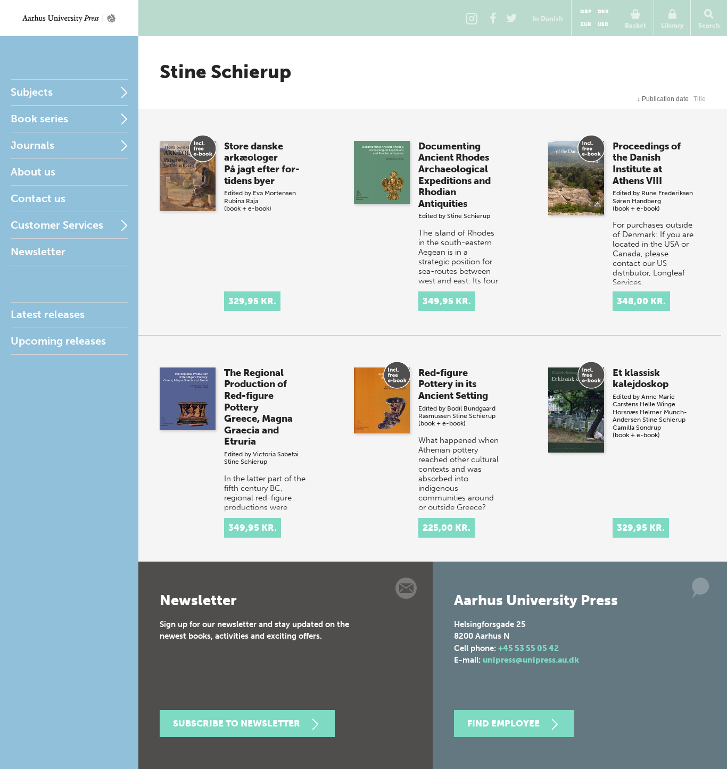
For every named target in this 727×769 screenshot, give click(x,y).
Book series (39, 118)
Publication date (663, 99)
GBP (585, 12)
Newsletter (38, 251)
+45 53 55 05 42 (528, 648)
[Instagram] (471, 18)
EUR (586, 24)
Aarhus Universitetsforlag (69, 18)
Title (699, 99)
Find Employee (503, 723)
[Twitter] (511, 18)
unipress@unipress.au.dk (531, 660)
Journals (32, 145)
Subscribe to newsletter (236, 723)
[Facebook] (492, 18)
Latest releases (48, 314)
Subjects (32, 92)
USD (603, 24)
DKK (603, 12)
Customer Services (57, 225)
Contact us (38, 198)
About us (33, 171)
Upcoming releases (58, 341)
